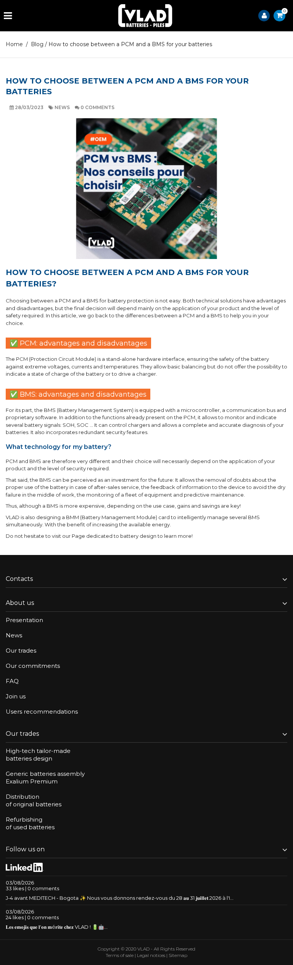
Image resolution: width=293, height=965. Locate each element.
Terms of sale (120, 955)
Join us (16, 696)
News (63, 107)
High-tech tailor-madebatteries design (38, 754)
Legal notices (151, 955)
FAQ (12, 681)
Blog (37, 44)
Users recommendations (42, 711)
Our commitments (33, 665)
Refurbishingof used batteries (30, 823)
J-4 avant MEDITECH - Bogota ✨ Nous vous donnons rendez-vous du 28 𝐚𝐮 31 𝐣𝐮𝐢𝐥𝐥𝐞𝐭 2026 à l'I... (119, 898)
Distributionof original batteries (33, 800)
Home (14, 44)
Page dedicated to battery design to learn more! (132, 536)
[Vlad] (145, 15)
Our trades (21, 650)
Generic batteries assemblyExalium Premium (45, 777)
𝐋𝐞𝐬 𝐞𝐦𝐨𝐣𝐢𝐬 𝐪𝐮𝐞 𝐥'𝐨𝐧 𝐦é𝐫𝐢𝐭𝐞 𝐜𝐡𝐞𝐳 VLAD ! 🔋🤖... (57, 927)
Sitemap (178, 955)
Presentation (24, 620)
